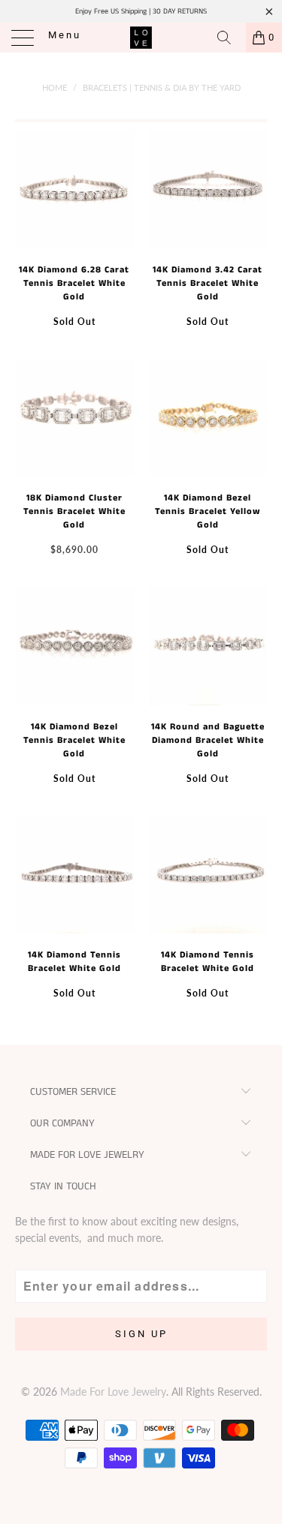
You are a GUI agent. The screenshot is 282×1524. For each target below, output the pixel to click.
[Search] (229, 37)
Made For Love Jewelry (113, 1391)
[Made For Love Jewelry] (141, 38)
